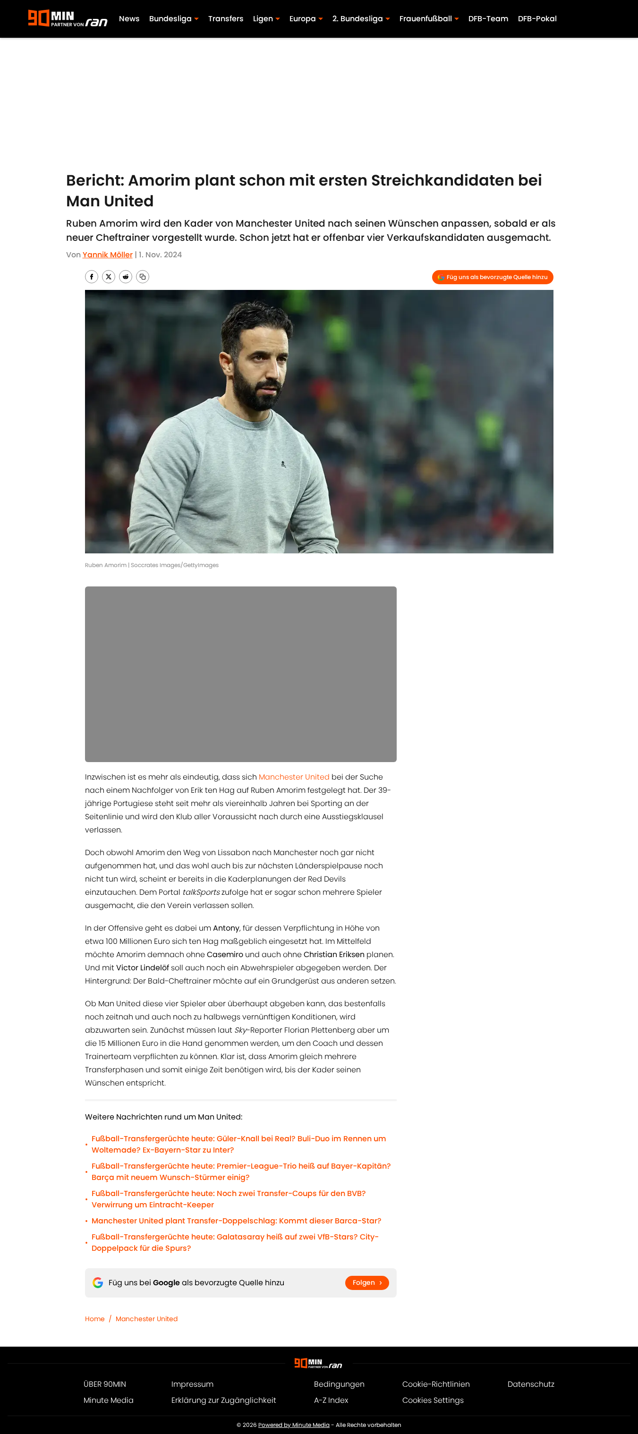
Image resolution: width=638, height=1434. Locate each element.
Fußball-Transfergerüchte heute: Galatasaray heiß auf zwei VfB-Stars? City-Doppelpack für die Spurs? (235, 1242)
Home (95, 1319)
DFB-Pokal (537, 18)
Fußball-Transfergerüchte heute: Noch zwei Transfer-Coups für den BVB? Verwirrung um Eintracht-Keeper (229, 1199)
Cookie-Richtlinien (436, 1384)
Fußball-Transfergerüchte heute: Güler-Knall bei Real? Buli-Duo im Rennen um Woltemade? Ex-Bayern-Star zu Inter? (239, 1144)
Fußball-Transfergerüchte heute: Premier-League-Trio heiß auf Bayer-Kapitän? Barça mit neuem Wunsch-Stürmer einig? (241, 1172)
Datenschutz (531, 1384)
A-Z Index (331, 1400)
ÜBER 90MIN (105, 1384)
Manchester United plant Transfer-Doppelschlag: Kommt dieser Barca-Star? (237, 1220)
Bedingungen (339, 1384)
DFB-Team (488, 18)
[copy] (142, 276)
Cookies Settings (433, 1400)
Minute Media (109, 1400)
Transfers (226, 18)
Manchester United (294, 777)
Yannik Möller (108, 254)
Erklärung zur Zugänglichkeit (223, 1400)
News (129, 18)
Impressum (192, 1384)
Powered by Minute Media (294, 1425)
